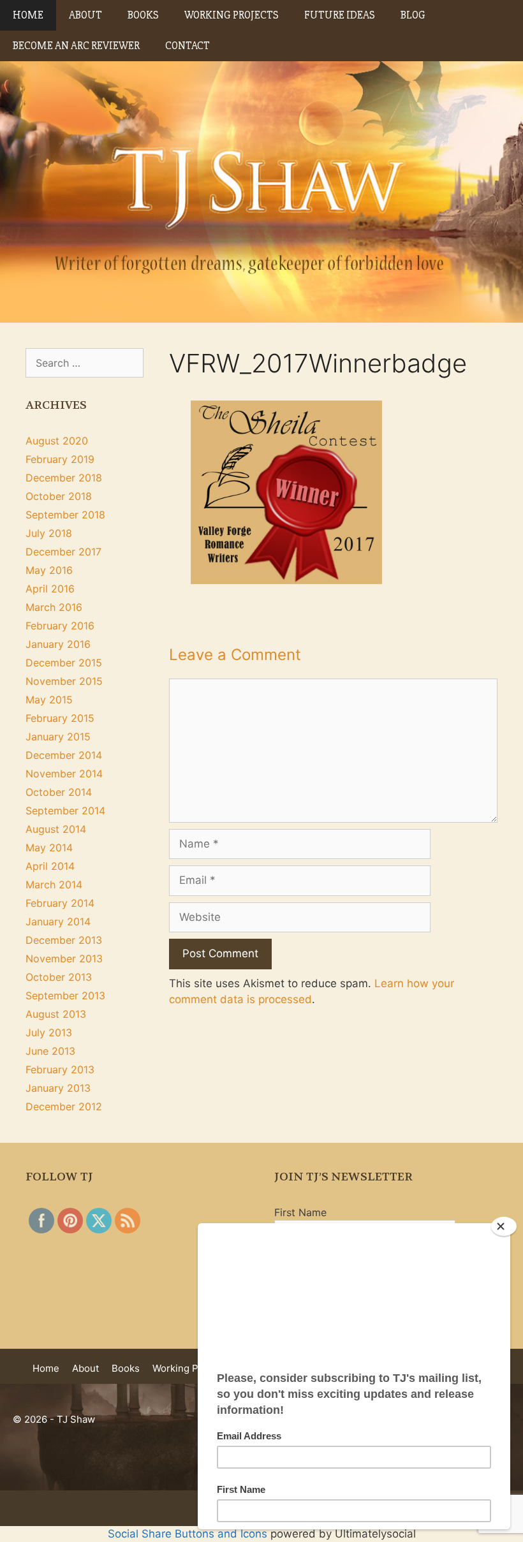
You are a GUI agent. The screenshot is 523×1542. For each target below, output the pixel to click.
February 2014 (60, 903)
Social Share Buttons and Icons (187, 1533)
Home (28, 15)
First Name (300, 1212)
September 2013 (65, 995)
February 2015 (60, 718)
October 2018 (59, 496)
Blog (413, 15)
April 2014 (50, 866)
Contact (187, 45)
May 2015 (49, 699)
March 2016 (54, 607)
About (85, 15)
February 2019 (60, 459)
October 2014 (59, 792)
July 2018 (49, 533)
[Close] (504, 1226)
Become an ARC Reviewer (76, 45)
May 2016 (49, 570)
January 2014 (58, 921)
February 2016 (60, 625)
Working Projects (231, 15)
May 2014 (49, 847)
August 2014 (56, 829)
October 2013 (59, 977)
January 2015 (58, 736)
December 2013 (64, 940)
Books (143, 15)
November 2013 (64, 958)
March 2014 (54, 884)
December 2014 (64, 755)
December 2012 (64, 1106)
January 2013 (58, 1088)
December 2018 (64, 477)
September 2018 (65, 514)
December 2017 (63, 551)
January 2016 (58, 644)
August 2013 (56, 1014)
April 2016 (50, 588)
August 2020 (57, 440)
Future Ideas (339, 15)
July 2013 (49, 1032)
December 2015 (64, 662)
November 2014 (64, 773)
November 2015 (64, 681)
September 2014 (65, 810)
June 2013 (50, 1051)
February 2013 (60, 1069)
